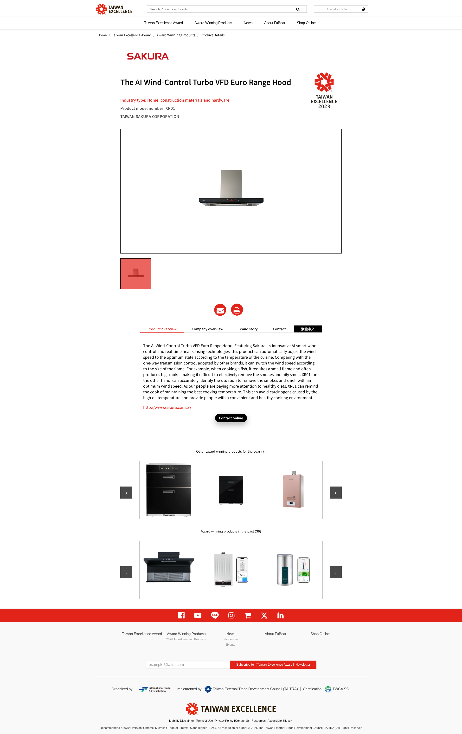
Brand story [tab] (248, 328)
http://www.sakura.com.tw (167, 407)
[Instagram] (231, 615)
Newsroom (231, 639)
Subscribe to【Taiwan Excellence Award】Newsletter (273, 664)
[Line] (215, 615)
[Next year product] (336, 572)
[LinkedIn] (280, 615)
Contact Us (242, 720)
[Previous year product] (126, 572)
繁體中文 (307, 328)
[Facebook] (181, 615)
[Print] (237, 310)
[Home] (114, 9)
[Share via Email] (220, 310)
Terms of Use (204, 720)
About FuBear (274, 23)
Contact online (231, 418)
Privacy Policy (224, 720)
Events (230, 644)
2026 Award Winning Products (186, 639)
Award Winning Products (213, 23)
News (248, 23)
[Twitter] (264, 615)
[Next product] (336, 493)
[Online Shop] (247, 615)
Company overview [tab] (207, 328)
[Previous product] (126, 493)
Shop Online (306, 23)
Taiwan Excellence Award (163, 23)
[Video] (197, 615)
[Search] (298, 9)
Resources (258, 720)
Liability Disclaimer (181, 720)
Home (102, 34)
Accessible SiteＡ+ (280, 720)
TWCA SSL (341, 689)
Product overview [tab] (162, 328)
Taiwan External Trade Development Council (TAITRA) (255, 689)
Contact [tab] (279, 328)
